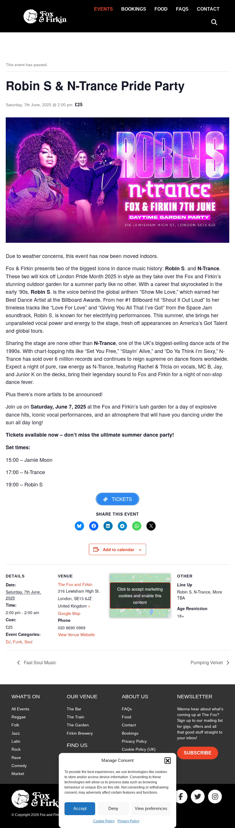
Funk (17, 641)
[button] (168, 760)
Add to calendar (118, 549)
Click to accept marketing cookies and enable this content (140, 595)
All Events (20, 709)
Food (161, 9)
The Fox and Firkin (75, 584)
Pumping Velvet (207, 662)
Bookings (133, 9)
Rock (16, 749)
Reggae (18, 717)
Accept (80, 808)
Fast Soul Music (39, 662)
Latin (15, 741)
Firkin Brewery (80, 733)
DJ (8, 641)
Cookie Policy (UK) (139, 749)
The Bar (74, 709)
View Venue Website (76, 634)
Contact (208, 9)
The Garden (78, 725)
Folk (15, 725)
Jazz (15, 733)
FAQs (182, 9)
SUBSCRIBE (197, 752)
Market (17, 773)
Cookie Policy (104, 821)
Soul (28, 641)
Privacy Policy (128, 821)
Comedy (19, 765)
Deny (113, 808)
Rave (16, 757)
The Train (75, 717)
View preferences (151, 808)
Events (103, 9)
